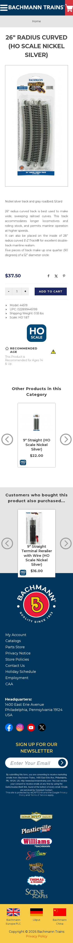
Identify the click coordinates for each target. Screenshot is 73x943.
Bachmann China (60, 921)
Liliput (36, 919)
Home (36, 21)
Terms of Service (39, 795)
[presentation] (7, 439)
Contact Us (15, 666)
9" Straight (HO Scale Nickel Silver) (36, 444)
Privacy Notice (18, 653)
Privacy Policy (36, 936)
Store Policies (17, 659)
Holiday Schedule (20, 672)
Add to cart (50, 291)
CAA (9, 684)
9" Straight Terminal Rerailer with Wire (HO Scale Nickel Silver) (36, 555)
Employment (16, 678)
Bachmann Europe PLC (13, 921)
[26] (36, 125)
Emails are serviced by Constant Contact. (44, 788)
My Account (15, 635)
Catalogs (13, 641)
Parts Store (15, 647)
